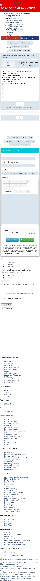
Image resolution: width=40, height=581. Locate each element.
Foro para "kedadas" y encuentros (16, 458)
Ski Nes (7, 483)
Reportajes (8, 425)
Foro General (9, 452)
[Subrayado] (11, 181)
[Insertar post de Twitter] (25, 191)
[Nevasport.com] (6, 5)
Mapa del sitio (9, 362)
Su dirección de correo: (9, 162)
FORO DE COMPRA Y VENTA (18, 8)
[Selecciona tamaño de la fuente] (29, 181)
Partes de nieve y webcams (14, 431)
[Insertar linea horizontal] (8, 185)
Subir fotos (11, 263)
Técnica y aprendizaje (12, 460)
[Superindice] (22, 181)
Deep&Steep (9, 502)
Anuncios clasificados (12, 379)
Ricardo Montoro (10, 506)
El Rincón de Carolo (11, 479)
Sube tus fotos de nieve (13, 437)
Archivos (10, 275)
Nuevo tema (11, 38)
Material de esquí (10, 439)
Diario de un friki (10, 508)
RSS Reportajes (10, 521)
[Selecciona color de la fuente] (25, 181)
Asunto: (4, 170)
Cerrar (3, 308)
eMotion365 (8, 537)
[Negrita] (4, 181)
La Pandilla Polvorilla (11, 539)
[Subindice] (18, 181)
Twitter (6, 392)
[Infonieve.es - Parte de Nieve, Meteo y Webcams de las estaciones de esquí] (20, 563)
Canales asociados (11, 427)
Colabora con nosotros (12, 373)
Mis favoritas (12, 267)
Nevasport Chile (10, 442)
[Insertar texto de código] (15, 185)
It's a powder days (11, 494)
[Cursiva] (8, 181)
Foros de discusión (11, 429)
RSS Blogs (8, 523)
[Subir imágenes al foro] (8, 188)
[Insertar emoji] (36, 196)
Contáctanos (9, 371)
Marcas (7, 18)
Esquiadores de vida (11, 510)
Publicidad (8, 377)
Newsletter (8, 383)
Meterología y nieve (11, 464)
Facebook (8, 390)
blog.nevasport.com (11, 381)
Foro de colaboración (12, 454)
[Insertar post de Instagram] (22, 191)
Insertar (9, 308)
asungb (9, 65)
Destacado (14, 43)
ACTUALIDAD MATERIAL (12, 15)
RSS (20, 118)
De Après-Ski (9, 481)
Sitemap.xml (9, 364)
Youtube (7, 396)
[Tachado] (15, 181)
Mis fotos (10, 265)
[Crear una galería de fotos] (15, 191)
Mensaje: (4, 178)
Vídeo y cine (8, 433)
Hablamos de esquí (11, 500)
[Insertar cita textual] (11, 185)
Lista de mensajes (21, 47)
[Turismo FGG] (19, 572)
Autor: (3, 155)
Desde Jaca (8, 485)
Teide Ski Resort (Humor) (13, 512)
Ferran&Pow (8, 504)
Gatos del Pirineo (10, 496)
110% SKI (7, 487)
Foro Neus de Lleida (11, 466)
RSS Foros (8, 525)
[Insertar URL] (4, 185)
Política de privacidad (12, 367)
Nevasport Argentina (12, 444)
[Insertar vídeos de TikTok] (29, 191)
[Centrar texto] (18, 185)
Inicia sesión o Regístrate (21, 50)
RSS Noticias (9, 519)
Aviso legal (8, 365)
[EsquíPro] (8, 412)
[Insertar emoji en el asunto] (37, 173)
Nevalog (7, 440)
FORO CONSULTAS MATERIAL (14, 29)
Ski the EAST (9, 491)
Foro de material (10, 456)
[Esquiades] (20, 569)
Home (6, 419)
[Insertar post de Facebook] (18, 191)
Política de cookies (11, 369)
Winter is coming (10, 489)
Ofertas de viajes (10, 435)
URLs (9, 277)
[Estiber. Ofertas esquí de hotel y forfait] (15, 574)
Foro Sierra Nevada (11, 467)
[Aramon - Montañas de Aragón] (17, 567)
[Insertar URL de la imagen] (22, 185)
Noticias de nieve (10, 421)
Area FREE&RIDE (10, 469)
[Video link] (25, 185)
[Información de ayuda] (36, 181)
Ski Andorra (8, 462)
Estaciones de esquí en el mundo (16, 423)
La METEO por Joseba (12, 535)
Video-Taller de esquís (12, 533)
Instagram (8, 394)
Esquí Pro (8, 26)
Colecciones (9, 22)
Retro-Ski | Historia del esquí (14, 492)
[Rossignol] (4, 567)
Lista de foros (27, 43)
